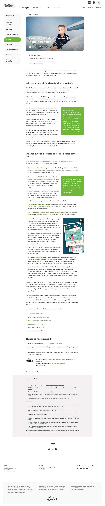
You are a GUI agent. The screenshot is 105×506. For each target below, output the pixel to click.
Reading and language (9, 60)
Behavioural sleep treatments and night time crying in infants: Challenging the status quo (52, 409)
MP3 (43, 47)
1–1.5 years (9, 18)
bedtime (52, 197)
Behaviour (9, 29)
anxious (32, 90)
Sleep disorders (32, 327)
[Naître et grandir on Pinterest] (83, 468)
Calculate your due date (9, 471)
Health (5, 465)
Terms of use (42, 468)
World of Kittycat (7, 469)
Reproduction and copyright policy (47, 467)
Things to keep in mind (36, 63)
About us (41, 465)
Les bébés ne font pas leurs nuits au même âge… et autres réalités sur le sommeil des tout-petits (52, 427)
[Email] (52, 449)
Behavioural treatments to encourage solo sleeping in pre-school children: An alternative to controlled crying (53, 405)
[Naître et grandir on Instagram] (78, 468)
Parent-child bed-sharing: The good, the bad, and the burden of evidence (58, 413)
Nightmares (31, 324)
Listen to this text (34, 46)
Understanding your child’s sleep (37, 331)
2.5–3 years (9, 24)
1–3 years (29, 14)
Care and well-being (12, 34)
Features (90, 7)
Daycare (36, 14)
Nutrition (8, 55)
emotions (74, 97)
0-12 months (37, 7)
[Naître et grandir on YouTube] (87, 468)
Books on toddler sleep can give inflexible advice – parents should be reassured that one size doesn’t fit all (53, 423)
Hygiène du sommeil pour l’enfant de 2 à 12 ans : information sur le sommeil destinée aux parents (53, 388)
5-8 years (29, 9)
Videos (83, 7)
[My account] (94, 2)
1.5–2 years (9, 20)
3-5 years (57, 7)
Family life (9, 44)
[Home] (10, 5)
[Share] (49, 449)
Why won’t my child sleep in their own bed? (42, 58)
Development (10, 16)
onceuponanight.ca (50, 391)
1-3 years (47, 7)
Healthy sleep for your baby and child (57, 398)
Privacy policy (42, 469)
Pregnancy (25, 7)
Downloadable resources (10, 468)
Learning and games (12, 49)
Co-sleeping (31, 313)
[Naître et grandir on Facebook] (81, 468)
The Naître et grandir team (58, 363)
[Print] (56, 449)
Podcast (98, 7)
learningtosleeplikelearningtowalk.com (55, 385)
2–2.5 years (9, 22)
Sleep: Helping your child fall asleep (38, 317)
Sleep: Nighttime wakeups (35, 320)
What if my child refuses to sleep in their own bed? (44, 61)
